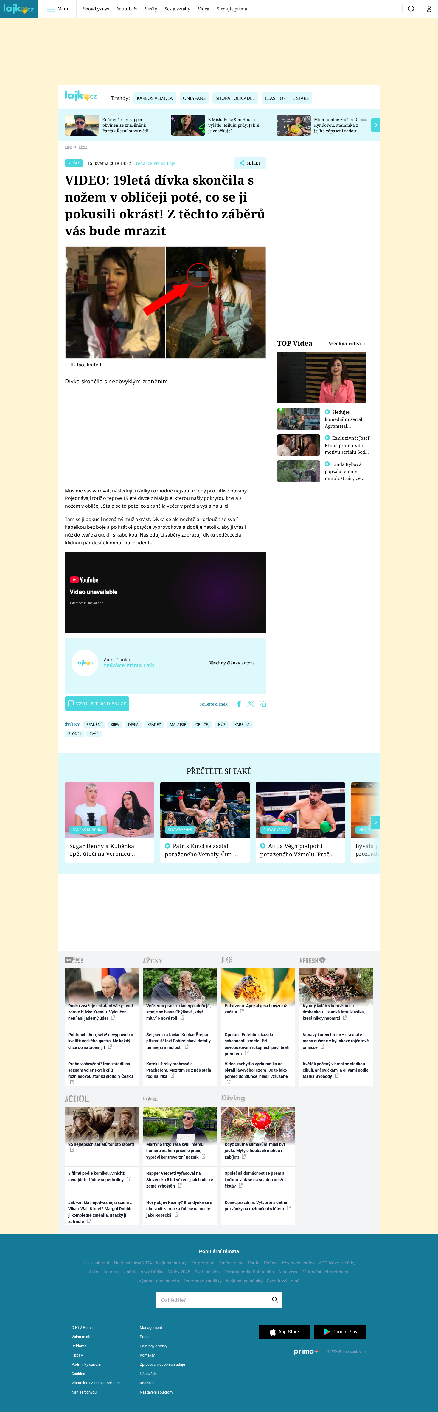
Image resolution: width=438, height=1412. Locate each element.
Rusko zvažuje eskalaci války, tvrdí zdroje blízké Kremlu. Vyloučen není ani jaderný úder (100, 1012)
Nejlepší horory (171, 1263)
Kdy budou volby (298, 1263)
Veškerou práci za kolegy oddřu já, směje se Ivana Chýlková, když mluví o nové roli (178, 1012)
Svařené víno (207, 1272)
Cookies (78, 1373)
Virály (151, 9)
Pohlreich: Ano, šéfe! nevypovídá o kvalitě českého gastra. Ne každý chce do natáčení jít (100, 1041)
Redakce (147, 1383)
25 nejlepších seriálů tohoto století (101, 1144)
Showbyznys (96, 9)
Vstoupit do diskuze (101, 703)
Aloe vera (287, 1272)
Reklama (79, 1346)
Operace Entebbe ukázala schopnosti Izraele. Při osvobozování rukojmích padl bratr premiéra (257, 1044)
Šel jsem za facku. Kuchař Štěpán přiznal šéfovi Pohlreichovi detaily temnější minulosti (178, 1041)
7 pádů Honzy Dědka (143, 1272)
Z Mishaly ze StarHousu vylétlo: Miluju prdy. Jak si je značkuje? (233, 125)
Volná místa (81, 1336)
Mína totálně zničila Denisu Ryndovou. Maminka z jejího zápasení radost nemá (341, 128)
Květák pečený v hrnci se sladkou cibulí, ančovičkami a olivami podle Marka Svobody (336, 1070)
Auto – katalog (104, 1272)
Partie (254, 1263)
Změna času (231, 1263)
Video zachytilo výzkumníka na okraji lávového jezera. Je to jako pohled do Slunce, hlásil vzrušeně (256, 1070)
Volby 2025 (179, 1272)
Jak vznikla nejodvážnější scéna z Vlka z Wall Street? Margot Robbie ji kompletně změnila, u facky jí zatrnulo (100, 1212)
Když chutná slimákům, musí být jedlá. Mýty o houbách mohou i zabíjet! (255, 1151)
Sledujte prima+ (233, 9)
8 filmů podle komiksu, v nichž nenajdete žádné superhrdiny (96, 1176)
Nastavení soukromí (156, 1392)
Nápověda (148, 1373)
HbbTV (77, 1355)
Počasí (271, 1263)
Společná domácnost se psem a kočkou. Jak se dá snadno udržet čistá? (255, 1179)
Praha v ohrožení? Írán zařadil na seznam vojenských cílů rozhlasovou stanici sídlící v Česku (100, 1070)
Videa (203, 9)
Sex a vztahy (177, 9)
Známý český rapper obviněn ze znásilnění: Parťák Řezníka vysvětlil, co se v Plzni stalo (129, 128)
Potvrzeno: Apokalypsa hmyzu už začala (256, 1008)
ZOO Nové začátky (337, 1263)
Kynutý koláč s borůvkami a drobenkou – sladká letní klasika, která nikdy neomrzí (334, 1012)
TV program (203, 1263)
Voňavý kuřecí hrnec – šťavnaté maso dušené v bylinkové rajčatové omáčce (336, 1041)
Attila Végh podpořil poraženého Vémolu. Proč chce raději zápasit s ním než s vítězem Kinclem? (294, 850)
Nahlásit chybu (84, 1392)
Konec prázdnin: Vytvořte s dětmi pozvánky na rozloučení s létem (256, 1205)
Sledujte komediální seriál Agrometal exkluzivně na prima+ (343, 425)
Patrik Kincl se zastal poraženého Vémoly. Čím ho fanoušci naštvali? (202, 850)
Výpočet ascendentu (159, 1281)
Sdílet (253, 164)
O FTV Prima (82, 1327)
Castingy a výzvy (153, 1346)
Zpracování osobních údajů (162, 1364)
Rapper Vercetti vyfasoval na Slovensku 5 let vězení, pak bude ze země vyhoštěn (179, 1179)
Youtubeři (127, 9)
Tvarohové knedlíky (203, 1281)
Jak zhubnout (96, 1263)
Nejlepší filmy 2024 (133, 1263)
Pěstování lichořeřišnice (326, 1272)
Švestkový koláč (283, 1281)
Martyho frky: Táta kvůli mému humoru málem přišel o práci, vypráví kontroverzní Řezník (175, 1151)
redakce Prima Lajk (155, 163)
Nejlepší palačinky (244, 1281)
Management (151, 1327)
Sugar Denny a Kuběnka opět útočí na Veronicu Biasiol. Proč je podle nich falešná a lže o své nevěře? (104, 850)
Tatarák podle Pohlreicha (249, 1272)
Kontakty (147, 1355)
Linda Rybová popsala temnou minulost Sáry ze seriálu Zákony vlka (346, 474)
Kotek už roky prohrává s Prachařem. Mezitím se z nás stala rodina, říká (178, 1070)
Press (145, 1336)
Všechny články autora (232, 663)
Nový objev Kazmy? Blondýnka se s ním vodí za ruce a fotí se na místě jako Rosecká (179, 1209)
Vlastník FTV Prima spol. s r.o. (96, 1383)
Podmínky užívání (86, 1364)
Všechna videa (345, 343)
